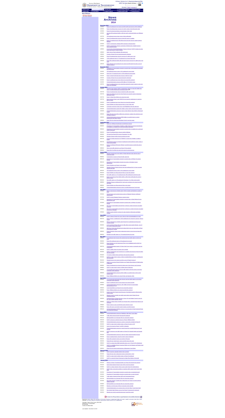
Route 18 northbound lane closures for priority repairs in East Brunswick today (123, 28)
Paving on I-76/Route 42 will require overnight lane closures (119, 123)
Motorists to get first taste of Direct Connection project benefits (120, 385)
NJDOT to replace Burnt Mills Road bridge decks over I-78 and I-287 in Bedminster (124, 343)
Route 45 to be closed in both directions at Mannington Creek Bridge (121, 348)
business (108, 399)
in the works (103, 399)
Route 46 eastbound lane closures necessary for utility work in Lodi (121, 56)
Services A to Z (124, 1)
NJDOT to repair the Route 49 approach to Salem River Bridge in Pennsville (123, 358)
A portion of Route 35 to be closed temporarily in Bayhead (119, 77)
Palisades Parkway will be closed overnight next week (118, 136)
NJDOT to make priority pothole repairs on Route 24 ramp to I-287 (121, 324)
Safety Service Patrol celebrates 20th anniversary (117, 52)
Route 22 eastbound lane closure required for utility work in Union (120, 91)
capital (126, 399)
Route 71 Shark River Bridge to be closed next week (118, 97)
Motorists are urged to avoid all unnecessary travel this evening (120, 392)
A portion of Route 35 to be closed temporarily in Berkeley (119, 54)
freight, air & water (121, 399)
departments (119, 400)
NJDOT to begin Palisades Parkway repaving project (118, 197)
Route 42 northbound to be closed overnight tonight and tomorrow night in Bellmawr (124, 26)
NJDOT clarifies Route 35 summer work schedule (117, 249)
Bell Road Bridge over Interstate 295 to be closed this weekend (120, 317)
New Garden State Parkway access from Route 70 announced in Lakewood (123, 390)
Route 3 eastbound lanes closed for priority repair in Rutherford (120, 336)
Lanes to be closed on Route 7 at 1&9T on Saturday (118, 326)
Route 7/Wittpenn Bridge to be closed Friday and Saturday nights (120, 275)
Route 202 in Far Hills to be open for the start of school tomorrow (120, 150)
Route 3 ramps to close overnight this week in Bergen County (120, 304)
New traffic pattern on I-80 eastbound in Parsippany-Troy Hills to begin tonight (123, 180)
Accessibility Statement (134, 396)
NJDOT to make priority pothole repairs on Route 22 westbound (120, 356)
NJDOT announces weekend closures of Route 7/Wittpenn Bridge (121, 319)
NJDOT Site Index (123, 3)
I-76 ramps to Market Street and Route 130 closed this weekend (120, 254)
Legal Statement (124, 396)
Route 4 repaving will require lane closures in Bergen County (119, 75)
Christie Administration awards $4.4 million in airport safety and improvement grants (124, 108)
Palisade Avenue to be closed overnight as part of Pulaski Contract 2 (121, 260)
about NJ (94, 400)
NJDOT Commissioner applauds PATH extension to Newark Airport (121, 43)
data (135, 399)
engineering (113, 399)
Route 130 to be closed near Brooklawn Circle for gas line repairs (120, 120)
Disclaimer (124, 7)
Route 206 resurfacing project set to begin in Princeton (118, 338)
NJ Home (118, 1)
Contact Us (109, 396)
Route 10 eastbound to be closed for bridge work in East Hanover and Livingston (124, 265)
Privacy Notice (116, 396)
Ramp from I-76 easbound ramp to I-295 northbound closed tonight (121, 73)
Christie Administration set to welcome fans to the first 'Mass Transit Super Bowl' (124, 387)
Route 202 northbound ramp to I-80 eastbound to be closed (119, 241)
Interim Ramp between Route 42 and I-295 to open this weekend (120, 364)
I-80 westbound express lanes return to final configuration (119, 36)
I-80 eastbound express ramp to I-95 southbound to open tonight (120, 71)
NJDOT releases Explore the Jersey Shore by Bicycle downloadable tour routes (124, 216)
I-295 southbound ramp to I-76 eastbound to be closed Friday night (121, 58)
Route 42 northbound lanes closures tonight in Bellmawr (118, 132)
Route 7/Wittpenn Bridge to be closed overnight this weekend (120, 289)
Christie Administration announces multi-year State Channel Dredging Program (123, 334)
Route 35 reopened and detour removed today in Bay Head (119, 31)
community (131, 399)
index (141, 399)
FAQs (141, 1)
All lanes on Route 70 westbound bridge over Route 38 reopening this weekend (123, 362)
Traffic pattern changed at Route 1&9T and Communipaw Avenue (120, 376)
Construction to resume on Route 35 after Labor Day (118, 156)
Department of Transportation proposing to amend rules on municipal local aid (123, 372)
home (89, 399)
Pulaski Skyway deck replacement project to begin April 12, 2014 (120, 353)
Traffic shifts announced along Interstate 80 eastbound (118, 315)
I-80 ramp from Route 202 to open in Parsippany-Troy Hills (119, 134)
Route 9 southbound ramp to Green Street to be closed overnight (120, 282)
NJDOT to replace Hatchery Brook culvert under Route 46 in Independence (123, 366)
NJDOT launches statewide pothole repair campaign (118, 351)
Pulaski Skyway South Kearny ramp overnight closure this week (120, 340)
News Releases (86, 13)
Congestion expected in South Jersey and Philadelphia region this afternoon (123, 106)
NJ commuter (97, 399)
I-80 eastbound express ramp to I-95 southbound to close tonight (120, 170)
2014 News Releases (87, 15)
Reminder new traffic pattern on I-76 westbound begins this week (120, 234)
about (92, 399)
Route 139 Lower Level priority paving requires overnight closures (121, 306)
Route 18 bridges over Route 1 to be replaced (116, 165)
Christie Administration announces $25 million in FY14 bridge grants (121, 82)
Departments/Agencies (134, 1)
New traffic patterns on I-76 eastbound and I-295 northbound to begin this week (123, 174)
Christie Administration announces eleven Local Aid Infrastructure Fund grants (123, 187)
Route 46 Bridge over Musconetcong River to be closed (118, 185)
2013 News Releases (87, 16)
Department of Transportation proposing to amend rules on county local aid (123, 374)
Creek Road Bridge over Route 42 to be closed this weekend (120, 287)
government (103, 400)
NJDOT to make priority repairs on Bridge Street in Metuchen (120, 267)
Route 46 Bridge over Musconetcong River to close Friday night (120, 104)
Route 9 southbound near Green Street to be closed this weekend (121, 79)
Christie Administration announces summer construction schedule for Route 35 (123, 321)
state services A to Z (111, 400)
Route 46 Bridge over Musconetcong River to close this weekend (120, 172)
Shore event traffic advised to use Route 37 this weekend (119, 148)
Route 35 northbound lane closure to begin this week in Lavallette (120, 38)
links (138, 399)
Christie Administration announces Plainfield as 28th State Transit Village (122, 313)
